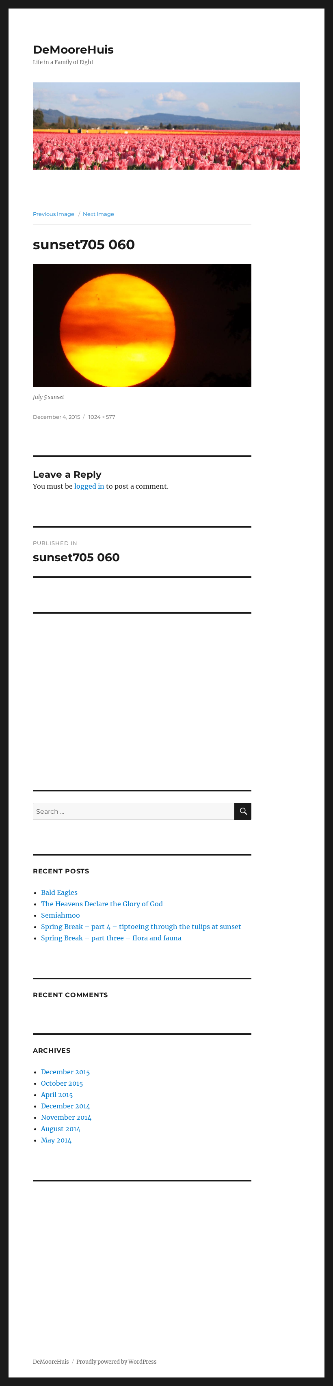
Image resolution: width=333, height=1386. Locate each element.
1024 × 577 (102, 417)
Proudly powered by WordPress (116, 1361)
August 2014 (60, 1129)
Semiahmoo (60, 915)
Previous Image (53, 214)
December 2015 (65, 1072)
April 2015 (57, 1095)
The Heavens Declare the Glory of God (102, 904)
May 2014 (56, 1140)
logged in (89, 486)
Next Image (98, 214)
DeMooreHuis (73, 49)
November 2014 (66, 1117)
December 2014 (65, 1106)
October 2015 (62, 1083)
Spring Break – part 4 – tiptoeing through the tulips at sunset (141, 927)
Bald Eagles (59, 892)
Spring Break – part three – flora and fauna (111, 938)
